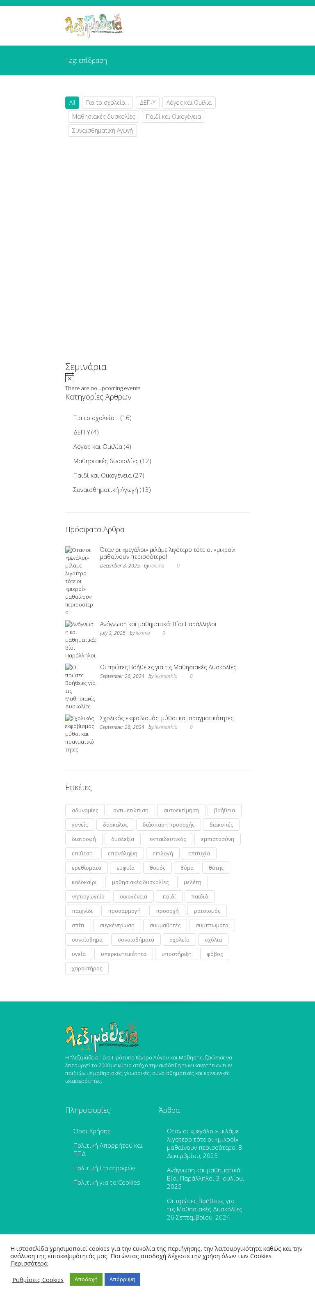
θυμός (157, 867)
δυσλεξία (122, 839)
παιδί (169, 896)
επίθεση (82, 853)
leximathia (166, 676)
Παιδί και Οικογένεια (173, 116)
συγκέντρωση (117, 925)
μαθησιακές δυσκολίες (140, 882)
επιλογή (163, 853)
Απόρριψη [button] (122, 1279)
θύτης (216, 867)
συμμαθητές (165, 925)
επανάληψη (122, 853)
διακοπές (221, 824)
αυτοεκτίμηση (181, 810)
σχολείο (179, 939)
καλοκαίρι (84, 882)
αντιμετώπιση (130, 810)
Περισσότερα (29, 1263)
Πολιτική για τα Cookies (106, 1182)
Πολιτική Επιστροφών (104, 1168)
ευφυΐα (125, 867)
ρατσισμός (207, 910)
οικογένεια (133, 896)
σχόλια (213, 939)
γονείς (80, 824)
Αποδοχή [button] (86, 1279)
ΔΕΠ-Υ (147, 102)
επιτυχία (199, 853)
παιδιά (199, 896)
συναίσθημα (87, 939)
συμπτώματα (212, 925)
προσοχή (167, 910)
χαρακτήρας (87, 968)
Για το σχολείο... (107, 102)
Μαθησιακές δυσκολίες (103, 116)
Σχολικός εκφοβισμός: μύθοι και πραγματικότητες (166, 718)
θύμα (187, 867)
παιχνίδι (82, 910)
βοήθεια (224, 810)
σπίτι (78, 925)
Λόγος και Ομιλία (189, 102)
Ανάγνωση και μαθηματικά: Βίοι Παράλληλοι (158, 624)
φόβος (215, 954)
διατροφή (84, 839)
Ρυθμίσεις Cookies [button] (38, 1279)
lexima (157, 565)
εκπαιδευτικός (167, 839)
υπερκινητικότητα (123, 954)
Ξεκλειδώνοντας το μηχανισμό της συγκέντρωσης (130, 282)
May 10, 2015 (96, 328)
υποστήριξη (177, 954)
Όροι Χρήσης (92, 1131)
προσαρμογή (124, 910)
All (72, 102)
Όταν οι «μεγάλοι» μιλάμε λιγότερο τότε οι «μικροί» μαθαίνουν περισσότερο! (167, 553)
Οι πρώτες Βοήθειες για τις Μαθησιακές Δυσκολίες (168, 667)
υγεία (79, 954)
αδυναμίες (85, 810)
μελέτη (192, 882)
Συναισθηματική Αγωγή (102, 130)
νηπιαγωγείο (88, 896)
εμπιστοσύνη (217, 839)
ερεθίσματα (86, 867)
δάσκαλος (115, 824)
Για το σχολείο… (96, 418)
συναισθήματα (136, 939)
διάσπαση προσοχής (168, 824)
